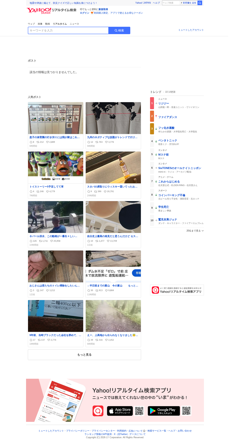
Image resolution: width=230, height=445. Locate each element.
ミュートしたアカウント (191, 30)
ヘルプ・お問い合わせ (180, 431)
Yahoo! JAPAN (143, 2)
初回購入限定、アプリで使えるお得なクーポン (118, 12)
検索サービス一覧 (157, 431)
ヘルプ (156, 2)
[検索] (199, 3)
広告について (136, 431)
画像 (40, 23)
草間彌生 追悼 (189, 3)
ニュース (74, 23)
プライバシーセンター (103, 431)
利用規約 (121, 431)
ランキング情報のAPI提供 (98, 434)
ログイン (84, 12)
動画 (47, 23)
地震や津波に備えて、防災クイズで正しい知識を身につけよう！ (63, 3)
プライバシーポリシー (77, 431)
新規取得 (103, 9)
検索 (121, 30)
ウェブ (31, 23)
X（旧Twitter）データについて (130, 434)
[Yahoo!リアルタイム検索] (52, 9)
